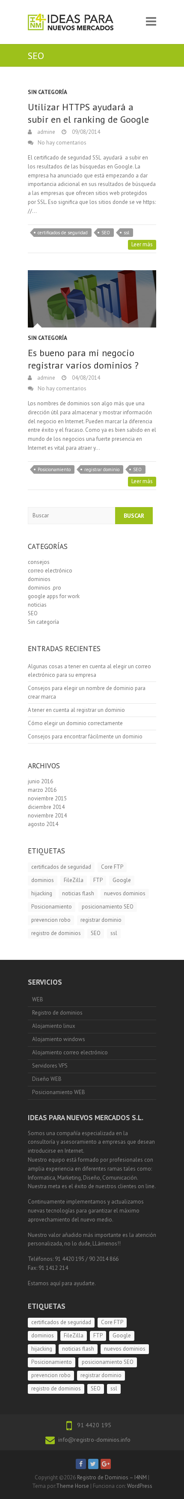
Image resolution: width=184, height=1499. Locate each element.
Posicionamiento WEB (58, 1092)
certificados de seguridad (63, 233)
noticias (37, 604)
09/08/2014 (85, 132)
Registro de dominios (57, 1012)
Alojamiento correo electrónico (70, 1052)
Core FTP (112, 866)
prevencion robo (51, 920)
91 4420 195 (94, 1425)
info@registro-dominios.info (94, 1439)
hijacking (41, 893)
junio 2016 (40, 781)
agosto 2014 (43, 824)
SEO (105, 233)
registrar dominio (101, 469)
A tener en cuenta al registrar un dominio (76, 710)
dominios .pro (44, 587)
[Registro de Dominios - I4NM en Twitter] (93, 1464)
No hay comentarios (62, 142)
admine (45, 132)
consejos (39, 562)
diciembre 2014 (46, 807)
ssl (126, 233)
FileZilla (73, 880)
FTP (98, 880)
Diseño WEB (47, 1079)
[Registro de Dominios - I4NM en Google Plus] (106, 1464)
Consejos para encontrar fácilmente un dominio (85, 736)
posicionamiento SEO (108, 906)
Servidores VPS (50, 1065)
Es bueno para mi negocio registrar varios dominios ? (83, 359)
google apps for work (54, 596)
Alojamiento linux (53, 1026)
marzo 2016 (42, 790)
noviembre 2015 (47, 798)
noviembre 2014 (47, 815)
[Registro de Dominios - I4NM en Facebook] (81, 1464)
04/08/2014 (85, 377)
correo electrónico (50, 570)
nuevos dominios (124, 893)
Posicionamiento (54, 469)
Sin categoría (47, 92)
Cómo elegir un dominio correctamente (75, 723)
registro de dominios (56, 933)
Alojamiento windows (58, 1039)
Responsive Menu (151, 21)
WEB (37, 999)
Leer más (142, 244)
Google (122, 880)
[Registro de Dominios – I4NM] (70, 22)
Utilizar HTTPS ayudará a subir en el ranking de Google (88, 113)
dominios (39, 579)
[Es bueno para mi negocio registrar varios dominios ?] (92, 299)
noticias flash (78, 893)
